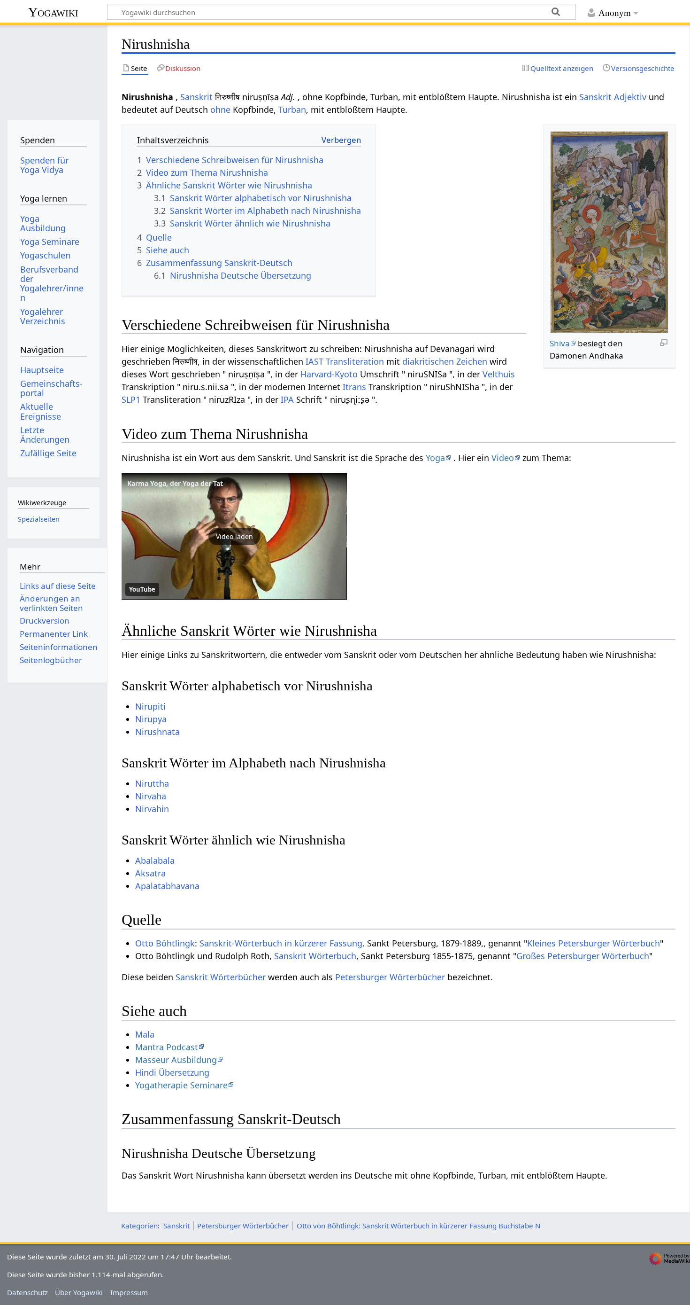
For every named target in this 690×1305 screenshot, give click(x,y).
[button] (234, 536)
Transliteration (355, 361)
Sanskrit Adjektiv (612, 96)
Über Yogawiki (79, 1292)
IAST (314, 361)
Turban (292, 109)
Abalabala (155, 860)
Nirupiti (150, 706)
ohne (220, 109)
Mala (144, 1034)
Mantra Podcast (166, 1047)
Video (502, 457)
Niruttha (152, 783)
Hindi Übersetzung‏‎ (172, 1072)
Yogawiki (53, 12)
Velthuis (499, 374)
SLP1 (131, 399)
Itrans (354, 386)
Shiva (560, 343)
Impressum (129, 1292)
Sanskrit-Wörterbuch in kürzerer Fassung (280, 943)
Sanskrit (196, 96)
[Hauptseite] (53, 69)
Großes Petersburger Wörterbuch (582, 955)
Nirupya (151, 719)
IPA (287, 399)
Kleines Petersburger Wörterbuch (593, 943)
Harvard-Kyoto (329, 374)
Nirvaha (150, 796)
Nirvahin (152, 808)
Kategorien (139, 1225)
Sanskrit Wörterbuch (315, 955)
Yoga (435, 457)
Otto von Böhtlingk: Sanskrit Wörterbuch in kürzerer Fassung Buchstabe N (419, 1225)
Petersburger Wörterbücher (390, 977)
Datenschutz (27, 1292)
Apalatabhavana (167, 885)
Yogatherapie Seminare (181, 1085)
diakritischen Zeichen (444, 361)
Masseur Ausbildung (176, 1059)
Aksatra (150, 873)
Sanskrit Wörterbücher (221, 977)
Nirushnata (157, 731)
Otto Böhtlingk (165, 943)
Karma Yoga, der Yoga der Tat (175, 483)
